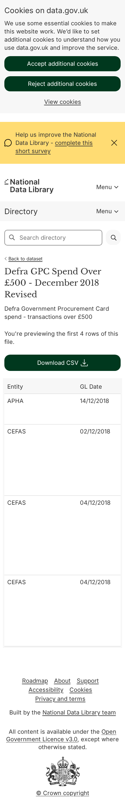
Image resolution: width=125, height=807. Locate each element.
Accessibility (45, 689)
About (62, 680)
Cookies (80, 689)
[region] (62, 513)
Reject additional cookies (62, 83)
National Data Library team (79, 712)
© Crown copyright (62, 793)
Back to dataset (25, 259)
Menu (104, 187)
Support (88, 680)
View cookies (62, 101)
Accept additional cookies (62, 63)
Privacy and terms (60, 698)
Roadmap (35, 680)
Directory (21, 211)
